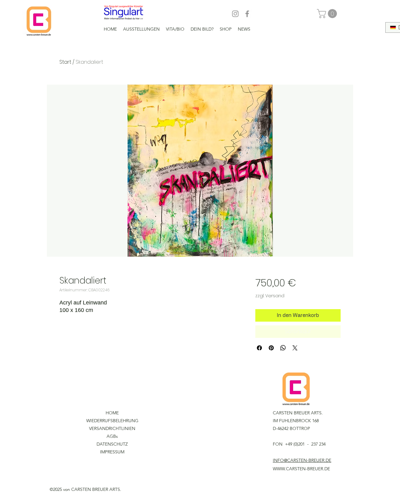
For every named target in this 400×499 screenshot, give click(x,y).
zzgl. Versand (269, 296)
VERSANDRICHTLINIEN (112, 428)
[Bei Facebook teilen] (259, 348)
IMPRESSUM (112, 452)
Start (65, 62)
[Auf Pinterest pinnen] (271, 348)
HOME (112, 413)
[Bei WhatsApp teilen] (283, 348)
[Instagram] (235, 13)
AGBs (112, 436)
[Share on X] (295, 348)
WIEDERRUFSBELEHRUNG (112, 420)
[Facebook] (247, 13)
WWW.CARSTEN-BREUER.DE (301, 469)
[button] (328, 13)
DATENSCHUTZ (112, 444)
